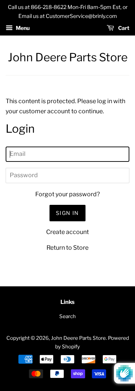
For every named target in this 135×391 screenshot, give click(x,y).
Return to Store (67, 247)
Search (67, 316)
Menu (22, 28)
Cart (123, 28)
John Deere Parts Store (68, 57)
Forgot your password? (67, 194)
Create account (67, 231)
